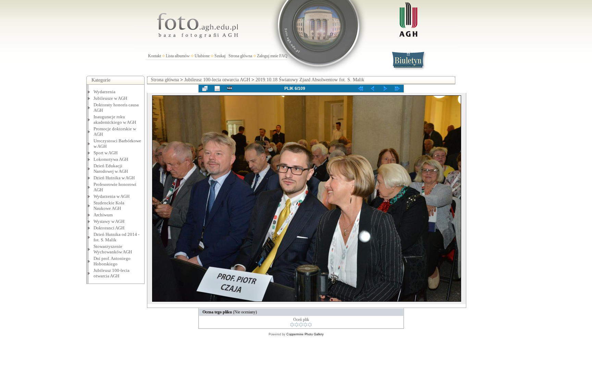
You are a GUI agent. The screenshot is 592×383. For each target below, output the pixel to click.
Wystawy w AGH (109, 221)
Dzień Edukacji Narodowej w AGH (111, 168)
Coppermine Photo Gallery (305, 334)
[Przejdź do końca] (397, 88)
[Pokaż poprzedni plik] (373, 88)
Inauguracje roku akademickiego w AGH (115, 119)
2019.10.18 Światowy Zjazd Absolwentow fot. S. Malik (310, 79)
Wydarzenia (104, 91)
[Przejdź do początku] (360, 88)
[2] (296, 324)
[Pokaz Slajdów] (229, 88)
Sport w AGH (106, 152)
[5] (310, 324)
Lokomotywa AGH (111, 159)
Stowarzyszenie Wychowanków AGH (113, 249)
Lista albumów (178, 55)
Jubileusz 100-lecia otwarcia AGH (112, 273)
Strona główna (240, 55)
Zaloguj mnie (267, 55)
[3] (301, 324)
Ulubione (202, 55)
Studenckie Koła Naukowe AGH (109, 205)
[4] (305, 324)
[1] (292, 324)
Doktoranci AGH (109, 227)
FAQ (283, 55)
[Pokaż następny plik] (385, 88)
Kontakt (154, 55)
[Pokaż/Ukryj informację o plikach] (217, 88)
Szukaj (219, 55)
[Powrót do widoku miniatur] (205, 88)
